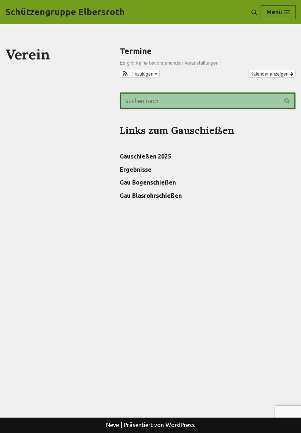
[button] (140, 73)
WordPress (180, 425)
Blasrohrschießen (157, 195)
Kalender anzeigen (270, 73)
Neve (112, 425)
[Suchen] (254, 12)
